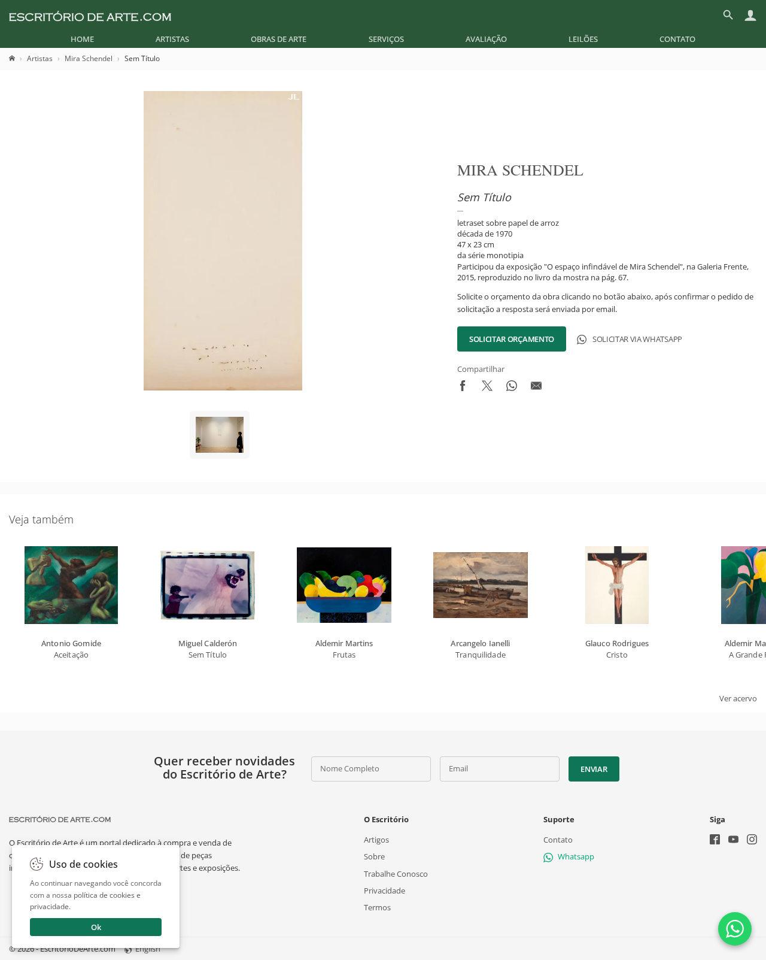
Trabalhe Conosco (396, 873)
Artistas (172, 39)
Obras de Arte (278, 39)
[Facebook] (715, 840)
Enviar (593, 769)
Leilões (583, 39)
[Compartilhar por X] (487, 388)
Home (82, 39)
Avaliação (486, 39)
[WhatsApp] (735, 929)
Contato (677, 39)
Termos (377, 907)
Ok (96, 927)
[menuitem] (82, 39)
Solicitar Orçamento (511, 339)
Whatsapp (576, 856)
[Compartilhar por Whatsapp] (511, 388)
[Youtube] (733, 840)
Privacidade (384, 890)
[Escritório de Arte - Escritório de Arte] (60, 819)
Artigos (376, 839)
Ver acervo (738, 698)
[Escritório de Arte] (90, 15)
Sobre (374, 856)
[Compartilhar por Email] (536, 388)
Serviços (386, 39)
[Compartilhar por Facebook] (462, 388)
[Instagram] (752, 840)
